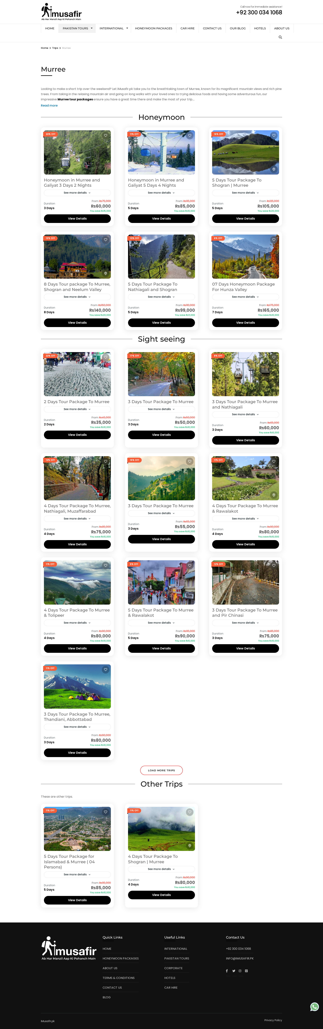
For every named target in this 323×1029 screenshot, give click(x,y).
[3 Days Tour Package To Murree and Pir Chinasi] (245, 582)
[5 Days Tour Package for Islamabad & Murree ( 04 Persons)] (77, 829)
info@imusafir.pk (240, 958)
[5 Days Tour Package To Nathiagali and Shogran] (161, 257)
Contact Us (212, 28)
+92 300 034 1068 (238, 949)
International (112, 28)
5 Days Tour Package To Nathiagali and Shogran (152, 287)
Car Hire (188, 28)
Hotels (260, 28)
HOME (49, 28)
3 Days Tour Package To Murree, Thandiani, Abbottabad (77, 717)
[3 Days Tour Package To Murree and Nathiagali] (245, 374)
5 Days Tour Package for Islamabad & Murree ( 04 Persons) (69, 862)
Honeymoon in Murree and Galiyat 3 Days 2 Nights (72, 183)
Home (107, 949)
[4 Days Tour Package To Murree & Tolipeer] (77, 582)
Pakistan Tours (75, 28)
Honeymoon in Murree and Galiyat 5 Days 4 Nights (156, 183)
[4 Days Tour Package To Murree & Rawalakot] (245, 478)
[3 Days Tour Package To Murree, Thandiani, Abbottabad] (77, 686)
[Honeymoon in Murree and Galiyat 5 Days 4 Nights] (161, 152)
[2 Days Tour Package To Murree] (77, 374)
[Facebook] (228, 971)
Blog (107, 997)
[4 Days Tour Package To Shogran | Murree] (161, 829)
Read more (49, 105)
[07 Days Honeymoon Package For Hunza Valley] (245, 257)
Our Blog (238, 28)
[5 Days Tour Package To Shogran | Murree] (245, 152)
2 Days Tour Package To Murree (76, 401)
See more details (75, 193)
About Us (281, 28)
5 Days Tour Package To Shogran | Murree (237, 183)
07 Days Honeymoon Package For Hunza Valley (243, 287)
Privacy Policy (273, 1020)
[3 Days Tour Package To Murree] (161, 374)
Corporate (173, 968)
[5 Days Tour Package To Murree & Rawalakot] (161, 582)
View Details (77, 218)
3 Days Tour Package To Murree (160, 401)
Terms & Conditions (119, 978)
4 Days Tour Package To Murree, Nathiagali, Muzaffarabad (77, 508)
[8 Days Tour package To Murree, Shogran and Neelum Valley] (77, 257)
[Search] (280, 37)
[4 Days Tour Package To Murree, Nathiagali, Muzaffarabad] (77, 478)
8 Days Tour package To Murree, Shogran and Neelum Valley (77, 287)
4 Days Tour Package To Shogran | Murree (153, 859)
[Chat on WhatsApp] (314, 1007)
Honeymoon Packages (153, 28)
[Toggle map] (274, 169)
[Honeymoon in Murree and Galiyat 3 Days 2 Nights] (77, 152)
